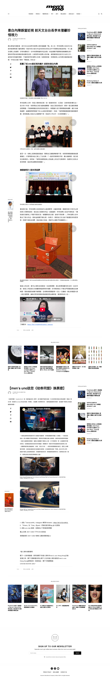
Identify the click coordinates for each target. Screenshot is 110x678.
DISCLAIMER (56, 672)
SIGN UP (77, 653)
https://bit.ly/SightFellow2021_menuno (40, 324)
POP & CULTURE (26, 330)
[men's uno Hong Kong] (55, 8)
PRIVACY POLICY (47, 672)
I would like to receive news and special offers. (56, 656)
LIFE (32, 330)
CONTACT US (64, 672)
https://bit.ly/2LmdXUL (60, 522)
